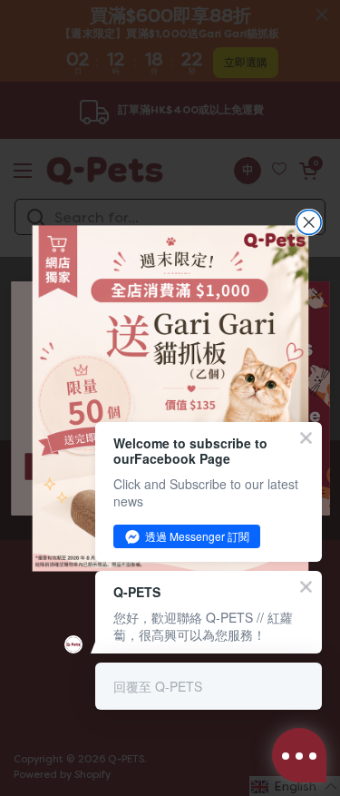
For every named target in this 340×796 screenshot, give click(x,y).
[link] (170, 398)
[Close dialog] (308, 222)
